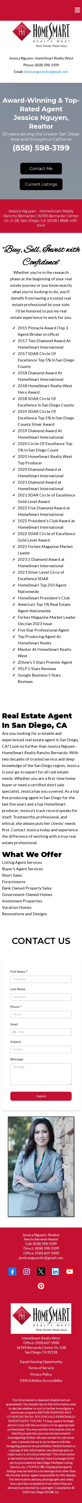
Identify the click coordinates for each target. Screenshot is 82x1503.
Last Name (17, 989)
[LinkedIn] (55, 1271)
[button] (77, 10)
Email (14, 1024)
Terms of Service (41, 1368)
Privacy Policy (41, 1374)
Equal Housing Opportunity (41, 1361)
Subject (15, 1041)
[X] (41, 1271)
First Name (19, 971)
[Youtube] (69, 1271)
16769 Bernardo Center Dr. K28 (41, 1347)
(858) (37, 1243)
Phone (16, 1006)
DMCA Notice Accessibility (41, 1380)
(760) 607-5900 (46, 1253)
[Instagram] (27, 1271)
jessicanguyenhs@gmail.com (46, 71)
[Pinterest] (41, 1286)
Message (16, 1059)
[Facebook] (12, 1271)
